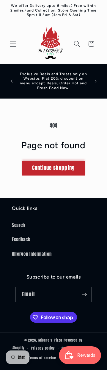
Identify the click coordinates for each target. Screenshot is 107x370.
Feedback (21, 239)
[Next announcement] (95, 81)
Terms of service (42, 358)
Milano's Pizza (50, 340)
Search (18, 225)
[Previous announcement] (11, 81)
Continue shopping (53, 167)
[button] (13, 44)
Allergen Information (31, 253)
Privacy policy (43, 348)
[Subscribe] (84, 294)
